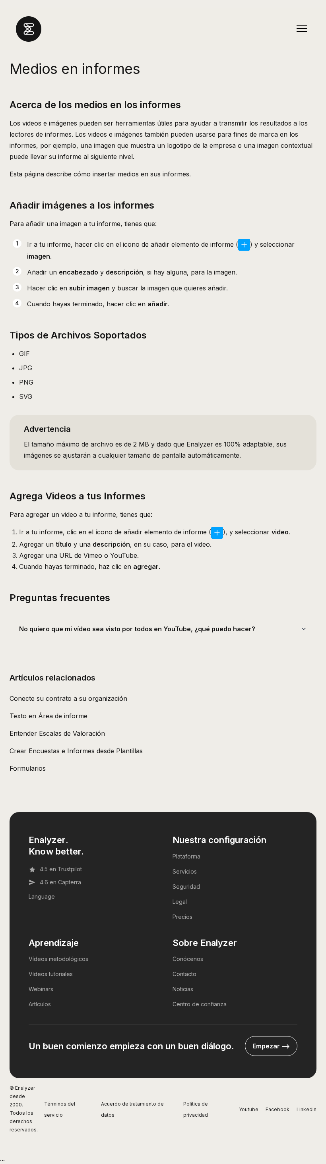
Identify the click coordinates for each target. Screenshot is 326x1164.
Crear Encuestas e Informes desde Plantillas (76, 751)
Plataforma (186, 856)
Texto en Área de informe (48, 716)
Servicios (185, 871)
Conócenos (188, 958)
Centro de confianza (200, 1004)
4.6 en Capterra (60, 882)
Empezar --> (271, 1046)
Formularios (28, 768)
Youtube (248, 1109)
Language (42, 896)
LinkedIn (306, 1109)
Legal (180, 901)
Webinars (41, 989)
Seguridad (186, 886)
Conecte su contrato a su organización (68, 698)
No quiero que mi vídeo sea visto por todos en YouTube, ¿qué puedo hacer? (137, 629)
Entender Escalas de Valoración (57, 733)
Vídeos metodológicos (58, 958)
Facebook (277, 1109)
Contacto (184, 974)
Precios (182, 916)
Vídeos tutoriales (51, 974)
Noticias (183, 989)
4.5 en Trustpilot (61, 869)
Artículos (40, 1004)
